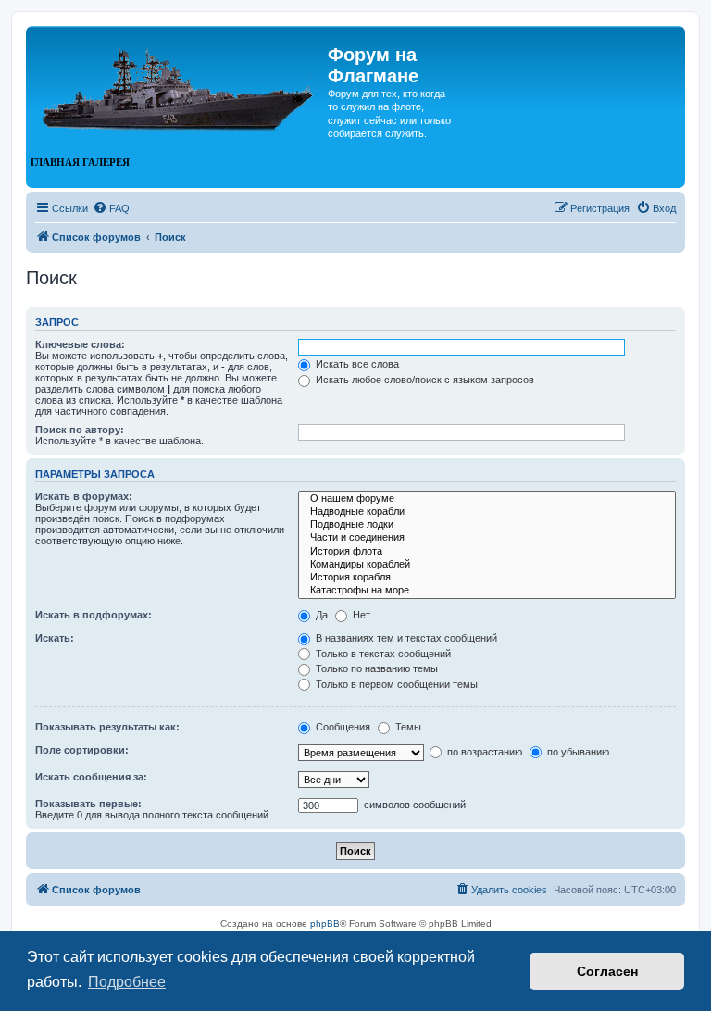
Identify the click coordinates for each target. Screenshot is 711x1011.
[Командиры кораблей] (487, 564)
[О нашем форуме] (487, 499)
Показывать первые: (88, 803)
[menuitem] (111, 208)
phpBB (325, 923)
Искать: (54, 637)
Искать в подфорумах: (93, 614)
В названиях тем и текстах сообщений (405, 637)
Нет (360, 614)
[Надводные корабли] (487, 512)
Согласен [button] (607, 971)
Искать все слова (356, 363)
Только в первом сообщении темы (395, 684)
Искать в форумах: (83, 496)
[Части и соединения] (487, 537)
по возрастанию (483, 751)
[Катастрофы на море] (487, 590)
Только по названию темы (375, 668)
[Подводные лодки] (487, 524)
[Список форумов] (179, 81)
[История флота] (487, 551)
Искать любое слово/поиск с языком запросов (423, 379)
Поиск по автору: (79, 429)
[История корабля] (487, 577)
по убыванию (576, 751)
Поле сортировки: (82, 749)
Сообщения (341, 726)
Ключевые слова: (80, 344)
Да (320, 614)
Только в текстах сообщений (382, 653)
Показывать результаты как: (107, 726)
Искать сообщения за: (91, 776)
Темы (407, 726)
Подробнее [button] (127, 982)
